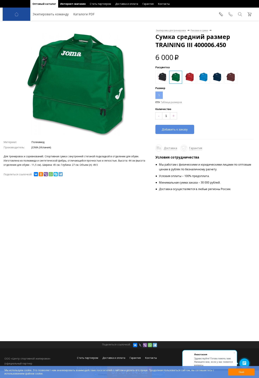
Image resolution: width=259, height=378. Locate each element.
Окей (241, 372)
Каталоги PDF (84, 14)
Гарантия (195, 148)
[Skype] (56, 174)
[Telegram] (60, 174)
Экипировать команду (51, 14)
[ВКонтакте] (36, 174)
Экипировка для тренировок (171, 30)
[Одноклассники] (41, 174)
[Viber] (46, 174)
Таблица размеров (171, 102)
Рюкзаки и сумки (199, 30)
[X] (140, 345)
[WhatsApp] (51, 174)
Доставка (170, 148)
